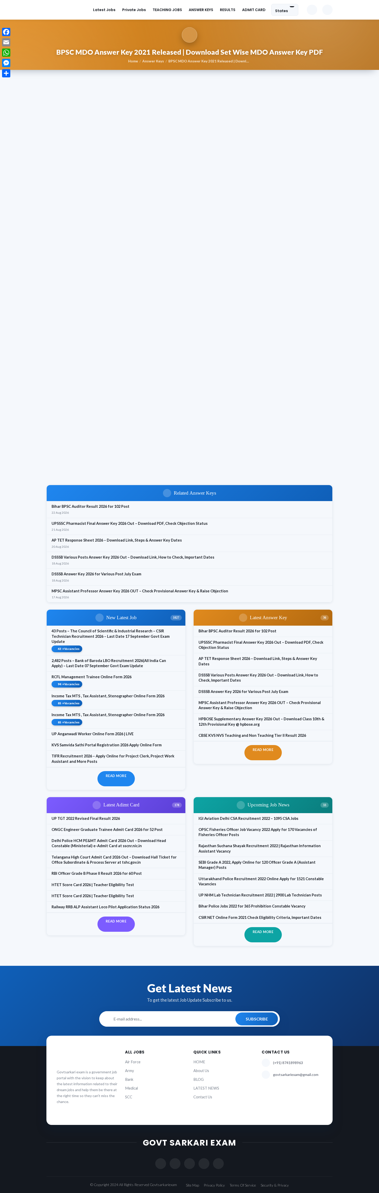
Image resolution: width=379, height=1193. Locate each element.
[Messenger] (6, 63)
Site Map (192, 1185)
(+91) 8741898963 (288, 1062)
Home (133, 61)
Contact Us (202, 1097)
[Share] (6, 73)
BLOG (198, 1079)
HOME (199, 1062)
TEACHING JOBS (167, 9)
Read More (116, 776)
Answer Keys (153, 61)
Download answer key (83, 470)
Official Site (67, 455)
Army (129, 1070)
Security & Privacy (275, 1185)
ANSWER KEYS (201, 9)
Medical (131, 1088)
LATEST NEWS (206, 1088)
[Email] (6, 42)
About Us (201, 1070)
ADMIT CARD (254, 9)
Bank (129, 1079)
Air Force (133, 1062)
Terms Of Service (242, 1185)
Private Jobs (134, 9)
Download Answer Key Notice (83, 445)
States (281, 10)
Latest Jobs (104, 9)
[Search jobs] (327, 10)
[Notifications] (312, 10)
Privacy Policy (214, 1185)
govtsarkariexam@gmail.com (295, 1074)
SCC (128, 1097)
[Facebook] (6, 32)
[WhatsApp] (6, 52)
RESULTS (227, 9)
